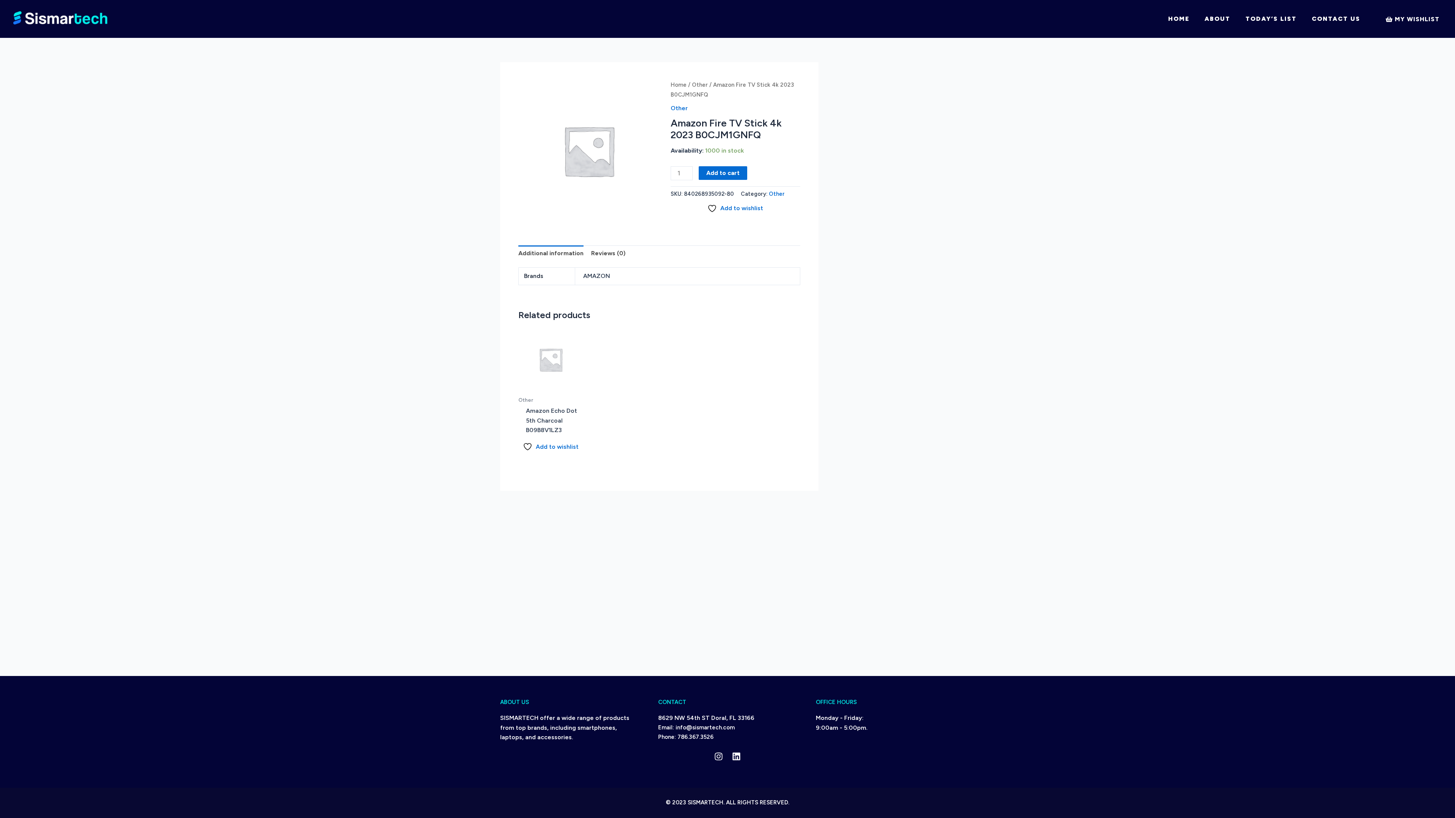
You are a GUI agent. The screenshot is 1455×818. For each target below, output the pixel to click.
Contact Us (1336, 18)
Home (1178, 18)
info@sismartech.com (705, 727)
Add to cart (723, 172)
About (1217, 18)
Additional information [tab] (551, 253)
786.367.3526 (695, 737)
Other (700, 84)
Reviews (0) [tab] (608, 253)
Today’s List (1271, 18)
